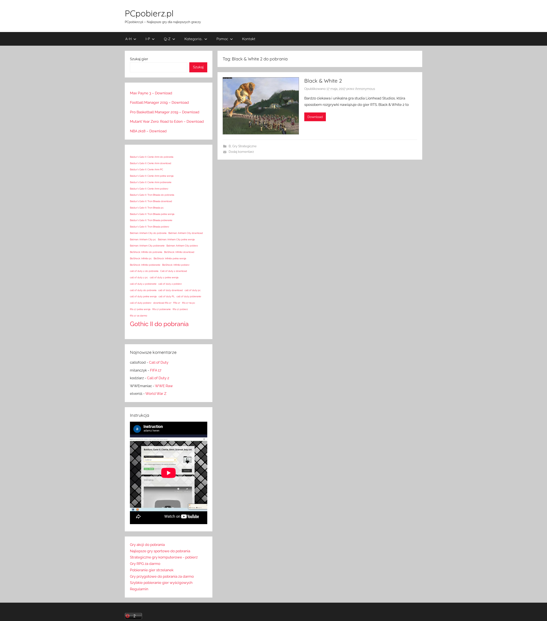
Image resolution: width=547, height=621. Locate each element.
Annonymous (365, 89)
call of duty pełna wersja (143, 296)
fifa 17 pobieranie (161, 309)
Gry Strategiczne (244, 146)
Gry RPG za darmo (145, 563)
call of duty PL (167, 296)
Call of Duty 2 (158, 378)
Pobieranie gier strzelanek (152, 570)
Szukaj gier (139, 59)
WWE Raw (164, 386)
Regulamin (139, 589)
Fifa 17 (176, 303)
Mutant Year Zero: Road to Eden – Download (167, 121)
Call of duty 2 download (173, 271)
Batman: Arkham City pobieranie (147, 245)
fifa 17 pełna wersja (140, 309)
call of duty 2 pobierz (170, 284)
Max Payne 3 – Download (151, 93)
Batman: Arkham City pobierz (182, 245)
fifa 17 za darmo (138, 315)
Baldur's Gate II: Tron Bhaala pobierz (149, 226)
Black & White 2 (323, 80)
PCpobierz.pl (149, 13)
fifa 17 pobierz (180, 309)
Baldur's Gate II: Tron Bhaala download (151, 201)
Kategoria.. (193, 38)
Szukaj (198, 67)
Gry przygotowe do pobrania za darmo (162, 576)
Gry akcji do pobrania (147, 544)
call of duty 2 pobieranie (143, 284)
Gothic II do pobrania (159, 324)
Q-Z (167, 38)
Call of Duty (158, 362)
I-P (148, 38)
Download (315, 117)
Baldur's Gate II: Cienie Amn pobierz (149, 188)
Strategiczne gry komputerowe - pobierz (164, 557)
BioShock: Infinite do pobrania (146, 252)
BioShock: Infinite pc (141, 258)
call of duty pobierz (140, 303)
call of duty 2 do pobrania (144, 271)
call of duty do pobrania (143, 290)
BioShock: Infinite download (179, 252)
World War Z (155, 393)
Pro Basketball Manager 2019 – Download (164, 112)
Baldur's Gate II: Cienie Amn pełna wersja (152, 176)
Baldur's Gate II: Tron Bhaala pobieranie (151, 220)
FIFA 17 (155, 370)
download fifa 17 (162, 303)
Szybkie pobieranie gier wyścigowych (161, 582)
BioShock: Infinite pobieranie (145, 265)
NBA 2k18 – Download (148, 131)
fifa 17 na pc (188, 303)
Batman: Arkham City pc (143, 239)
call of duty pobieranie (188, 296)
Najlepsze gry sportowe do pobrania (160, 551)
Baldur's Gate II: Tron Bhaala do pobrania (152, 195)
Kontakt (248, 38)
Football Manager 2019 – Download (159, 102)
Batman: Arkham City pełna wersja (176, 239)
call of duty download (170, 290)
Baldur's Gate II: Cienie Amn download (150, 163)
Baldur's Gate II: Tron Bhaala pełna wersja (152, 214)
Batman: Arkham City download (185, 233)
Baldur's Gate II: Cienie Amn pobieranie (150, 182)
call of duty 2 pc (139, 277)
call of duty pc (193, 290)
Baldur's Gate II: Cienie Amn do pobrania (151, 157)
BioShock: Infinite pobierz (175, 265)
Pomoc (222, 38)
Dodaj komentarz (241, 152)
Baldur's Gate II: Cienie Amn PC (146, 169)
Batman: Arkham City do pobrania (148, 233)
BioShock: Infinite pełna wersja (170, 258)
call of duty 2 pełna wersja (164, 277)
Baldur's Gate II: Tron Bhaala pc (147, 207)
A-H (128, 38)
